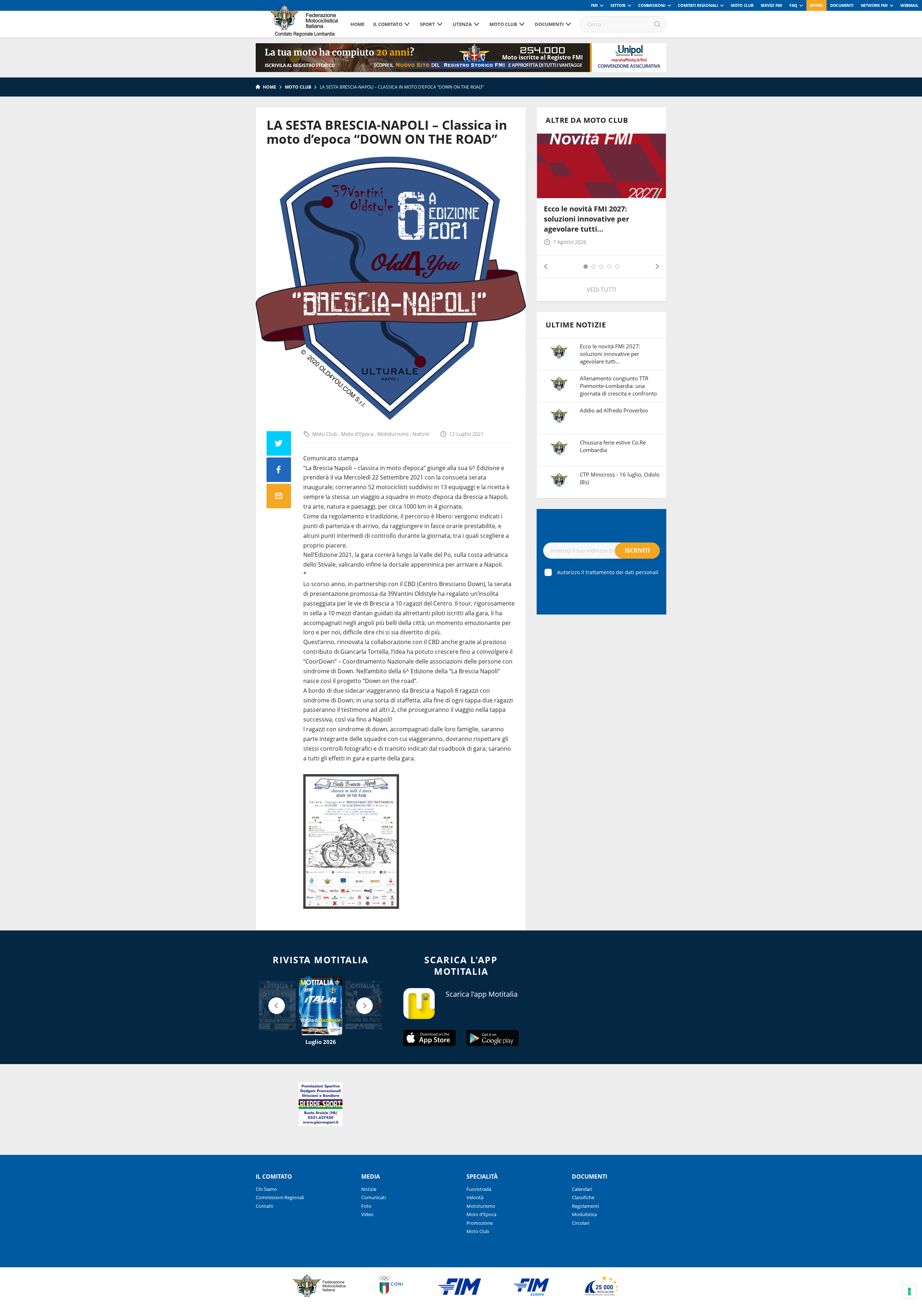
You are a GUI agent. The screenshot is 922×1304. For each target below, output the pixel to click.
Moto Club (742, 5)
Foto (366, 1206)
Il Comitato (387, 24)
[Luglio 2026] (320, 1005)
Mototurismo (393, 433)
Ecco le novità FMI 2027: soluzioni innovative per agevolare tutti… (586, 219)
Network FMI (874, 5)
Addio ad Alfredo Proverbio (614, 410)
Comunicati (373, 1197)
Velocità (474, 1197)
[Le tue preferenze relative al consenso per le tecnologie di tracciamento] (909, 1291)
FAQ (793, 5)
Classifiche (583, 1197)
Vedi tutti (601, 290)
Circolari (580, 1223)
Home (357, 24)
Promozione (479, 1223)
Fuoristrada (478, 1189)
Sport (427, 24)
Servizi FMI (771, 5)
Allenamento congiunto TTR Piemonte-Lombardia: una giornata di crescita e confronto (618, 386)
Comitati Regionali (698, 5)
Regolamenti (585, 1206)
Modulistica (584, 1214)
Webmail (909, 5)
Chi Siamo (266, 1189)
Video (367, 1214)
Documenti (842, 5)
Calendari (582, 1189)
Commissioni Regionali (280, 1197)
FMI (594, 5)
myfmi (816, 5)
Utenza (462, 24)
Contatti (264, 1206)
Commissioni (651, 5)
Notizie (420, 433)
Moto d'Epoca (358, 433)
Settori (618, 5)
